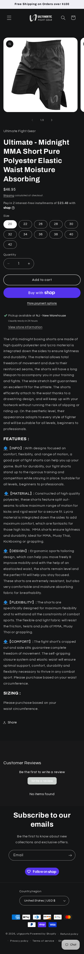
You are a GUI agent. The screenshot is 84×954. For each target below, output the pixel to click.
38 (56, 234)
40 (71, 234)
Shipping (8, 195)
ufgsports (23, 934)
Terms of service (43, 941)
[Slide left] (32, 120)
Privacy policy (19, 941)
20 (10, 224)
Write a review (42, 781)
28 (56, 224)
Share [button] (12, 722)
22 (25, 224)
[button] (9, 18)
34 (25, 234)
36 (41, 234)
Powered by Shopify (43, 934)
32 (10, 234)
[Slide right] (51, 120)
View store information (25, 327)
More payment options (42, 303)
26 (41, 224)
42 (10, 244)
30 (71, 224)
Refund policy (69, 934)
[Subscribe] (70, 855)
